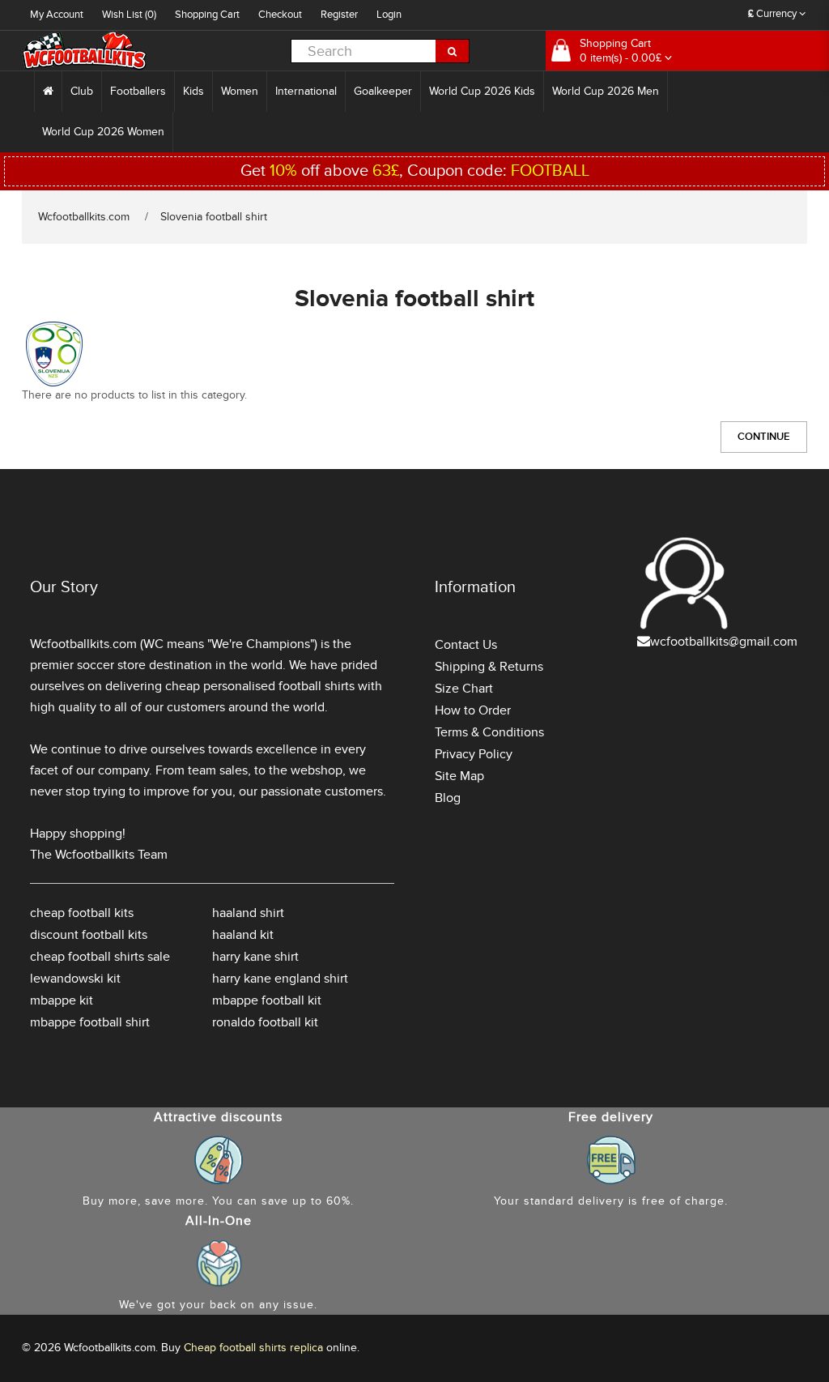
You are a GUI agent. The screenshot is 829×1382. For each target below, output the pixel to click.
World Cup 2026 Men (605, 91)
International (306, 91)
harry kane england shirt (280, 978)
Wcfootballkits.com (84, 217)
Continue (764, 436)
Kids (193, 91)
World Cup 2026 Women (103, 132)
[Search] (453, 51)
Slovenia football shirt (213, 217)
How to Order (473, 710)
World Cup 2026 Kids (482, 91)
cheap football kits (82, 913)
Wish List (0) (129, 14)
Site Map (459, 776)
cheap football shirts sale (100, 957)
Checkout (280, 14)
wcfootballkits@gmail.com (723, 641)
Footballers (138, 91)
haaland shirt (248, 913)
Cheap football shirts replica (253, 1347)
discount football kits (88, 935)
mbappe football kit (266, 1000)
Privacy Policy (473, 754)
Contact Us (466, 645)
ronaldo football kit (265, 1022)
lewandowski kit (75, 978)
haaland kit (243, 935)
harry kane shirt (255, 957)
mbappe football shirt (90, 1022)
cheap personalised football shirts (260, 686)
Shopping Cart (207, 14)
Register (339, 14)
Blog (448, 798)
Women (239, 91)
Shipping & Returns (489, 667)
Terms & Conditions (489, 732)
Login (389, 14)
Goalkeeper (383, 91)
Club (81, 91)
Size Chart (464, 688)
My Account (56, 14)
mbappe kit (61, 1000)
